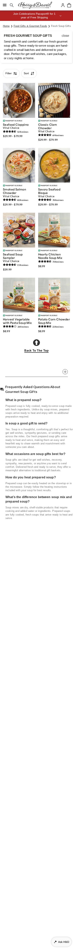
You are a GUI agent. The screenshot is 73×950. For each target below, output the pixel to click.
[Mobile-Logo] (35, 5)
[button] (36, 15)
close (65, 35)
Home (6, 26)
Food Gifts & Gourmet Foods (30, 26)
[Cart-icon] (69, 5)
